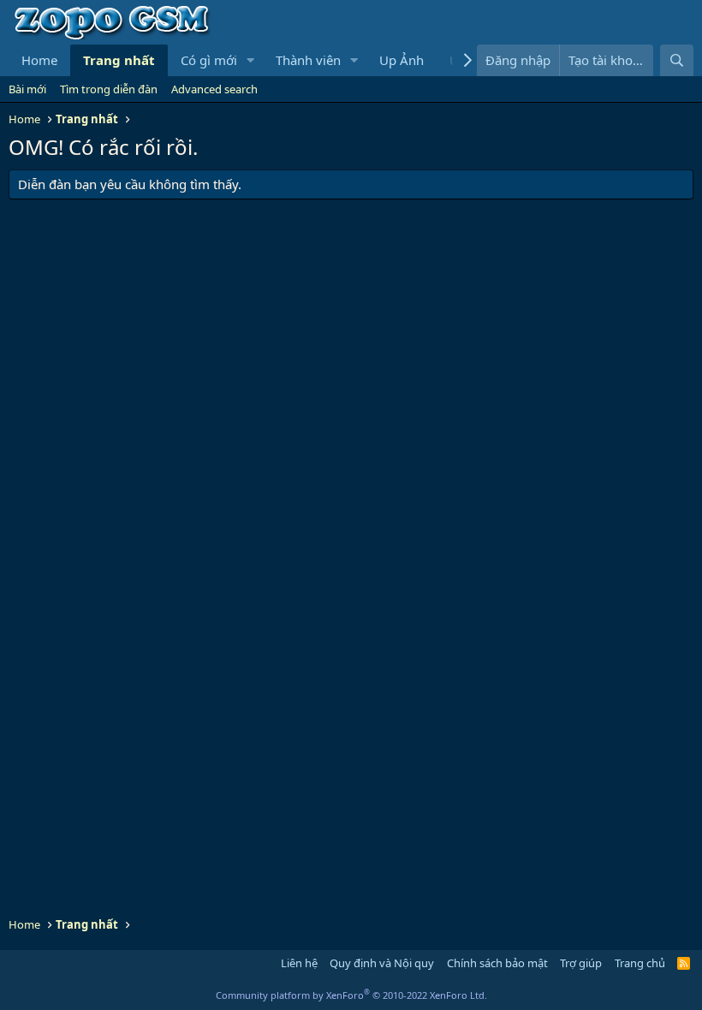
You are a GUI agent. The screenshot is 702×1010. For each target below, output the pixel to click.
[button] (251, 60)
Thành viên (308, 59)
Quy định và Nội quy (382, 963)
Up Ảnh (401, 59)
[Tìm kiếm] (676, 60)
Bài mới (27, 89)
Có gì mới (209, 59)
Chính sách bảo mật (497, 963)
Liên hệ (299, 963)
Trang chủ (640, 963)
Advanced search (214, 89)
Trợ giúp (581, 963)
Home (39, 59)
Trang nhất (119, 59)
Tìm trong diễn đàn (109, 89)
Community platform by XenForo (351, 995)
